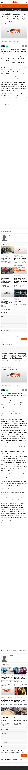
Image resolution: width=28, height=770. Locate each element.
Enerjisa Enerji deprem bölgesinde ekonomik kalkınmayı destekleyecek (20, 260)
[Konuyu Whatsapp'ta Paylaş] (7, 46)
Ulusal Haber (3, 255)
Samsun (21, 650)
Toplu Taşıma (20, 651)
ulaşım (24, 651)
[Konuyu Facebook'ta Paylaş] (2, 46)
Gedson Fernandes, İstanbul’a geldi (5, 259)
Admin (11, 235)
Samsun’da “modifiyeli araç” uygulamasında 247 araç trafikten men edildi (7, 699)
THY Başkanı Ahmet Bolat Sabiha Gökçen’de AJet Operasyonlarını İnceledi (7, 679)
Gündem (2, 675)
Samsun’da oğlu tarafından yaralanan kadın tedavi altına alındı (20, 719)
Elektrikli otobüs (16, 650)
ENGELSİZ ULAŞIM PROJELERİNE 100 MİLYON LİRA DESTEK (20, 679)
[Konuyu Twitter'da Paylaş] (4, 46)
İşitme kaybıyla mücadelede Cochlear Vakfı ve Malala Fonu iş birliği (6, 303)
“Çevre (7, 650)
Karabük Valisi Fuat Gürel (11, 230)
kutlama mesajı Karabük (6, 231)
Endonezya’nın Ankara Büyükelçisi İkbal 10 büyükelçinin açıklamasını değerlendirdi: (20, 280)
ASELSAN (10, 650)
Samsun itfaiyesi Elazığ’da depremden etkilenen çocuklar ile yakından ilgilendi (6, 280)
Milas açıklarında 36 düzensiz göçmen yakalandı (15, 6)
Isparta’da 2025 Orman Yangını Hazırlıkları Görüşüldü (6, 719)
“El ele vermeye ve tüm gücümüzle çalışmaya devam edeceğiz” (20, 700)
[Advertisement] (14, 167)
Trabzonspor (17, 301)
